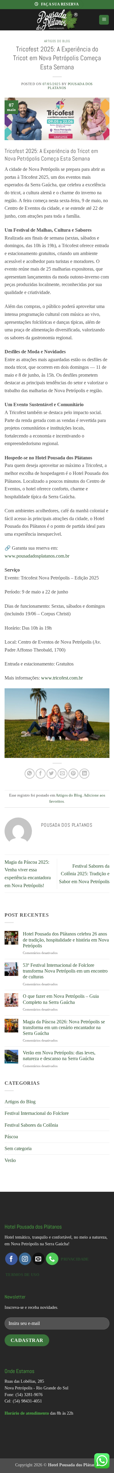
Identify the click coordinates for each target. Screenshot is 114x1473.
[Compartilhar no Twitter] (52, 774)
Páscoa (11, 1136)
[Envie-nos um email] (38, 1259)
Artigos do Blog (57, 41)
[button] (104, 20)
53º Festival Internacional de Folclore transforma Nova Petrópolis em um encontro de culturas (65, 971)
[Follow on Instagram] (25, 1259)
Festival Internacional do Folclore (37, 1113)
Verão (10, 1160)
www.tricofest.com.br (62, 677)
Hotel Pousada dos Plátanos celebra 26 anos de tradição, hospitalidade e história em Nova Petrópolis (66, 939)
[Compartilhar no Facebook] (41, 774)
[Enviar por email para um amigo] (62, 774)
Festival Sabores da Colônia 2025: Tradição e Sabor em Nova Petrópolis (84, 873)
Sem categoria (18, 1148)
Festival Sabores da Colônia (31, 1125)
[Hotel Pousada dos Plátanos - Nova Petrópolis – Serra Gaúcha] (57, 19)
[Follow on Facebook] (11, 1259)
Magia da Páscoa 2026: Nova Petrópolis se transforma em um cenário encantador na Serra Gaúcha (64, 1027)
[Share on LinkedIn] (84, 774)
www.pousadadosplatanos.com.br (37, 555)
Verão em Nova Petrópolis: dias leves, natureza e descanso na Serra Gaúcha (59, 1055)
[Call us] (52, 1259)
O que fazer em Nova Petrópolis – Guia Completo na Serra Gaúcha (61, 999)
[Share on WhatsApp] (30, 774)
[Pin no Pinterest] (73, 774)
